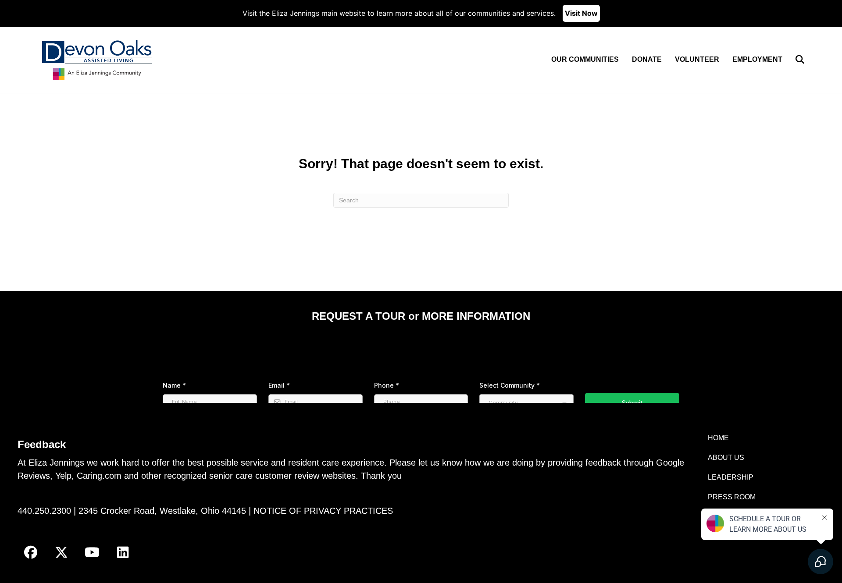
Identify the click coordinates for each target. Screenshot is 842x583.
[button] (31, 552)
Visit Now (581, 13)
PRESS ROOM (732, 497)
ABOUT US (726, 457)
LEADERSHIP (730, 477)
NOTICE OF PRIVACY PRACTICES (323, 511)
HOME (718, 438)
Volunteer (697, 59)
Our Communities (585, 59)
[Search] (794, 59)
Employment (757, 59)
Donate (647, 59)
